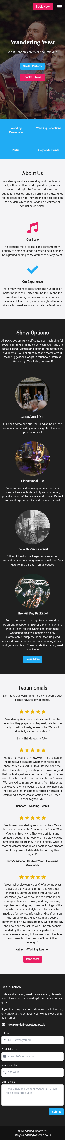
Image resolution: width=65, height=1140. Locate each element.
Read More (32, 959)
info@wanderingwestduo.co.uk (32, 1135)
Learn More (33, 659)
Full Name (7, 1033)
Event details (9, 1081)
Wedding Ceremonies (16, 130)
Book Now (43, 6)
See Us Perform (32, 66)
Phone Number (9, 1065)
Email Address (9, 1049)
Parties (16, 150)
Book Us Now (32, 77)
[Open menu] (59, 6)
